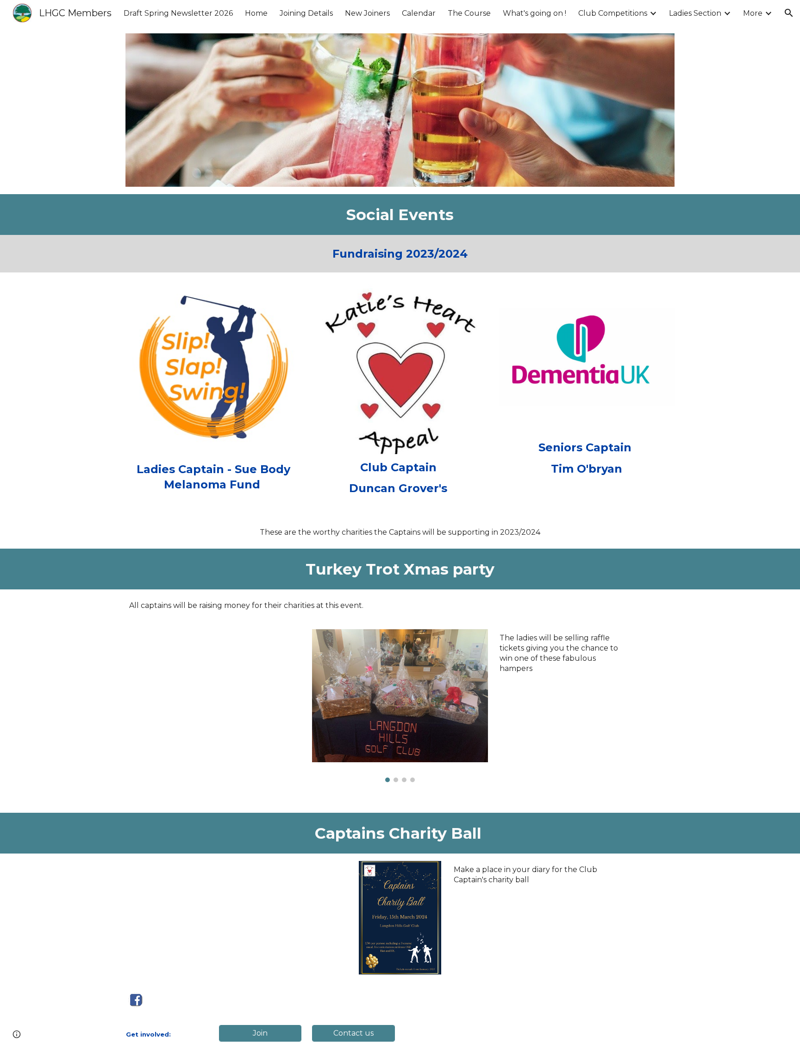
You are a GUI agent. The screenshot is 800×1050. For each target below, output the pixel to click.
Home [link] (256, 13)
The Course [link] (469, 13)
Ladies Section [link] (695, 13)
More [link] (752, 13)
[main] (399, 215)
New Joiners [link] (367, 13)
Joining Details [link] (306, 13)
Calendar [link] (419, 13)
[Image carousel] (400, 705)
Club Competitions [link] (612, 13)
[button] (789, 13)
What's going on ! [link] (534, 13)
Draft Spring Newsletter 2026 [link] (178, 13)
